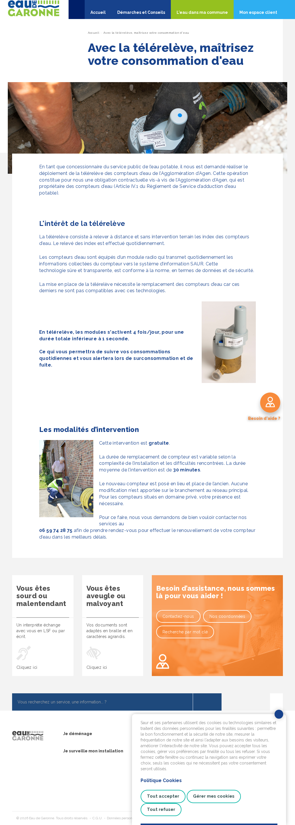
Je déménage (77, 733)
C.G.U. (97, 818)
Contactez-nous (178, 616)
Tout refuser (161, 809)
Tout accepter (163, 796)
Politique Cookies (161, 780)
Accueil (93, 32)
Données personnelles (124, 818)
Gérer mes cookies (214, 796)
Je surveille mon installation (93, 751)
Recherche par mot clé (185, 632)
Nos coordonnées (227, 616)
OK (207, 702)
